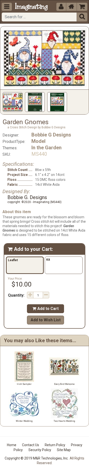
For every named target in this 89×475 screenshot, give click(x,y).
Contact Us (30, 445)
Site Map (64, 450)
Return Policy (55, 445)
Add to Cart (45, 308)
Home (11, 445)
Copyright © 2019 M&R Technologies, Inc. (36, 458)
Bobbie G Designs (51, 135)
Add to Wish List (46, 320)
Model (38, 141)
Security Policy (39, 450)
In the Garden (46, 148)
